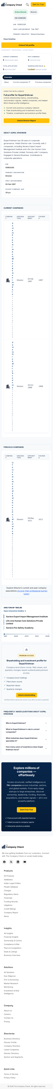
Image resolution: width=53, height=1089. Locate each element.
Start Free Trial (26, 810)
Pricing (7, 1021)
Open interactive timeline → (15, 611)
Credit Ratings (10, 909)
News (6, 916)
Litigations (8, 905)
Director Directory (11, 1053)
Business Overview (12, 955)
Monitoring (8, 987)
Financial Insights (11, 937)
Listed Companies (11, 1050)
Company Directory (12, 1046)
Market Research (11, 983)
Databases (8, 879)
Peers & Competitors (12, 948)
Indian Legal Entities (12, 883)
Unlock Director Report (26, 121)
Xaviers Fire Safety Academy (13, 364)
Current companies (21, 82)
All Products (9, 876)
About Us (8, 1011)
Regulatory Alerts (11, 894)
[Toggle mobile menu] (50, 4)
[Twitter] (11, 862)
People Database (11, 887)
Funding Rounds (11, 901)
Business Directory (12, 1039)
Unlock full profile (26, 45)
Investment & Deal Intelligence (11, 992)
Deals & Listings (10, 952)
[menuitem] (6, 82)
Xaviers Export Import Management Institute (13, 258)
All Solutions (9, 972)
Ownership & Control (13, 940)
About (6, 82)
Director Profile (10, 1042)
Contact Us (8, 1018)
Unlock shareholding (26, 695)
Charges (7, 890)
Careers (7, 1014)
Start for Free (38, 4)
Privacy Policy (9, 1078)
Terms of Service (11, 1074)
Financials (8, 898)
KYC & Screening (11, 980)
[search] (27, 4)
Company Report (11, 912)
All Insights (8, 933)
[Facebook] (4, 862)
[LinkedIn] (17, 862)
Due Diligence (10, 976)
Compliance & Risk (11, 944)
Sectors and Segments (13, 1057)
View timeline (9, 39)
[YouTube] (24, 862)
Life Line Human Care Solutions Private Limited (13, 498)
